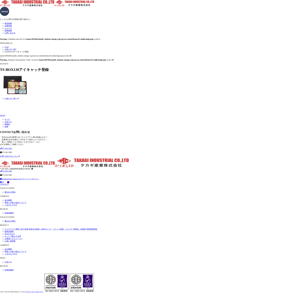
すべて (7, 119)
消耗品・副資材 (79, 229)
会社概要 (8, 200)
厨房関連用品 (91, 229)
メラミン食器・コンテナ (63, 229)
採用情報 (8, 31)
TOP (6, 47)
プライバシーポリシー (30, 179)
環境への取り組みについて (15, 203)
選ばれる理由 (10, 192)
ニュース (8, 28)
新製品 (7, 124)
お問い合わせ (10, 33)
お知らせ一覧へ (11, 98)
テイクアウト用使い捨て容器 (16, 229)
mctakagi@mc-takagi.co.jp (11, 179)
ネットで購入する (12, 236)
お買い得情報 (10, 241)
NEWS (2, 115)
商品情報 (8, 23)
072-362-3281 (7, 171)
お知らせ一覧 (10, 49)
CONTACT (4, 184)
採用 (6, 127)
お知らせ (8, 122)
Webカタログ (10, 234)
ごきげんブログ (11, 205)
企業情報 (8, 26)
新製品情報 (9, 231)
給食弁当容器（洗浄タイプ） (40, 229)
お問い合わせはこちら (9, 156)
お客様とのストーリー (14, 239)
